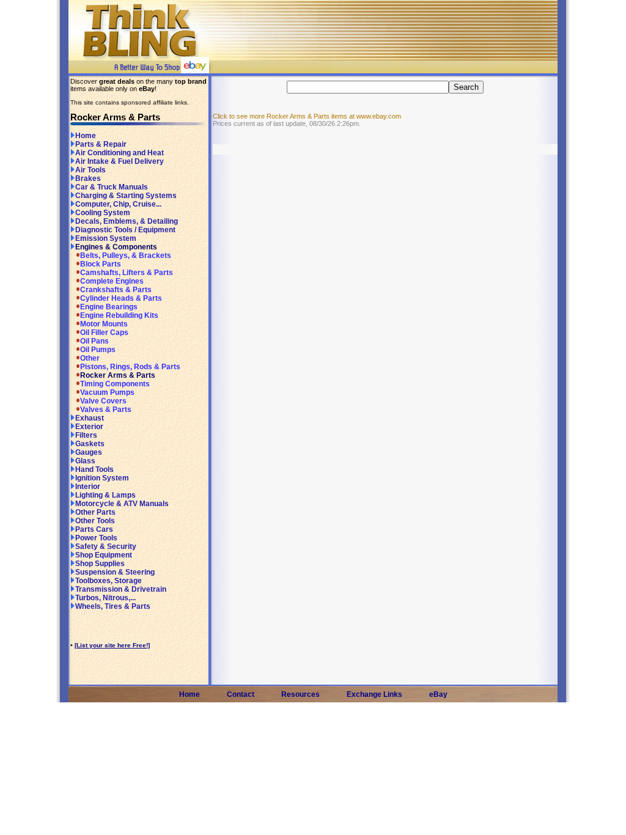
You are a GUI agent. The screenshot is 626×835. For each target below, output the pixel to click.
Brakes (88, 178)
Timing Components (115, 384)
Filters (86, 435)
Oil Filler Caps (104, 332)
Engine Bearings (109, 307)
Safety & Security (105, 546)
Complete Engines (112, 281)
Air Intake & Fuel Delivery (119, 161)
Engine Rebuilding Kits (119, 315)
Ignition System (102, 478)
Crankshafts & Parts (116, 289)
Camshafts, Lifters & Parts (126, 272)
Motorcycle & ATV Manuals (122, 503)
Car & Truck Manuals (111, 187)
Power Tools (96, 538)
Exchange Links (374, 694)
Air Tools (90, 170)
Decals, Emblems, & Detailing (126, 221)
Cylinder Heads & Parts (121, 298)
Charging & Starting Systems (126, 195)
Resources (300, 694)
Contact (240, 694)
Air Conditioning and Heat (119, 153)
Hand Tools (94, 469)
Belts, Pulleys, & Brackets (125, 255)
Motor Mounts (104, 324)
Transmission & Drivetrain (120, 589)
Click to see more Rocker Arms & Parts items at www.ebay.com (307, 116)
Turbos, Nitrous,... (105, 598)
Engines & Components (116, 247)
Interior (87, 486)
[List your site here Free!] (112, 645)
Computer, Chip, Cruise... (118, 204)
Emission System (105, 238)
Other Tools (95, 521)
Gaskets (90, 444)
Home (85, 135)
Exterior (89, 426)
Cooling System (102, 212)
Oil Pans (94, 341)
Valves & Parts (105, 409)
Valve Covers (103, 401)
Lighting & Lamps (105, 495)
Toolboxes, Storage (108, 580)
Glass (85, 461)
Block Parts (100, 264)
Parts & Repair (101, 144)
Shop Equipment (103, 555)
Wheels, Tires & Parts (112, 606)
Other (90, 358)
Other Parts (95, 512)
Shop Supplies (100, 563)
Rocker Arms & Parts (117, 375)
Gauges (88, 452)
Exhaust (89, 418)
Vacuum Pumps (107, 392)
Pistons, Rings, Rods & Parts (130, 366)
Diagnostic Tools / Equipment (125, 230)
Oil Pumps (98, 349)
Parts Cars (94, 529)
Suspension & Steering (115, 572)
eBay (438, 694)
